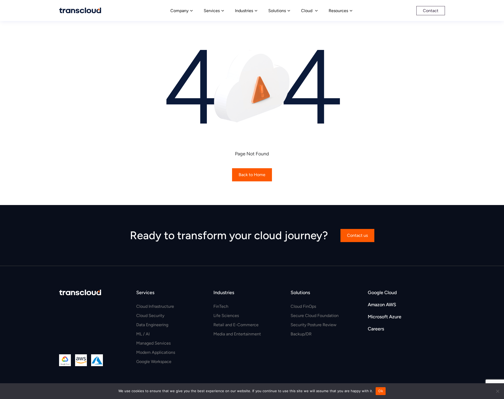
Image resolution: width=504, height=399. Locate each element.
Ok (380, 391)
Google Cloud (382, 292)
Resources (338, 10)
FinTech (220, 306)
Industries (244, 10)
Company (179, 10)
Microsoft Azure (384, 317)
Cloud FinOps (303, 306)
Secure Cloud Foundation (315, 315)
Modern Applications (155, 352)
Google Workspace (153, 361)
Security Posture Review (314, 324)
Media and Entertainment (237, 333)
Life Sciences (226, 315)
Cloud (307, 10)
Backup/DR (301, 333)
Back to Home (252, 174)
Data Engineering (152, 324)
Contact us (357, 235)
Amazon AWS (382, 305)
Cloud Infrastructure (155, 306)
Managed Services (153, 343)
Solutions (277, 10)
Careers (376, 329)
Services (212, 10)
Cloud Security (150, 315)
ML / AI (143, 333)
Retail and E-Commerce (236, 324)
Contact (430, 10)
